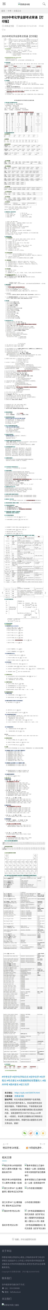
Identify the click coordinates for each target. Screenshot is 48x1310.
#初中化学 (34, 1076)
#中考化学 (7, 1076)
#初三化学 (24, 1084)
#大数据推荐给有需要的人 (29, 1080)
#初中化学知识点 (20, 1076)
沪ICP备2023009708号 (30, 1272)
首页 (3, 11)
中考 (9, 11)
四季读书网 (19, 1096)
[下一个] (45, 592)
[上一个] (2, 592)
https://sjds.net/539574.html (27, 1092)
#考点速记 (12, 1080)
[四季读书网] (24, 4)
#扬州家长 (14, 1084)
